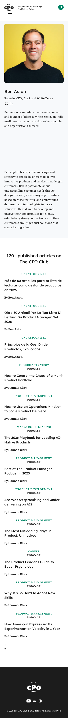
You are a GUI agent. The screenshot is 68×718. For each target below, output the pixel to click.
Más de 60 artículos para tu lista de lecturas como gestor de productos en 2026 (33, 285)
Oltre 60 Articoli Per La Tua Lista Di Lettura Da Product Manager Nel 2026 (32, 317)
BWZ (32, 710)
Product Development (34, 396)
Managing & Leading (34, 427)
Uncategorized (34, 274)
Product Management (34, 458)
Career (34, 551)
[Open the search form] (61, 7)
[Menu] (10, 14)
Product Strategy (34, 365)
